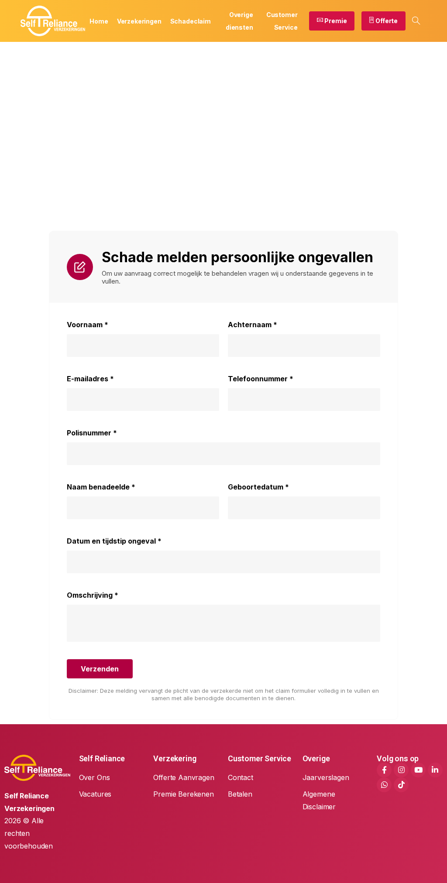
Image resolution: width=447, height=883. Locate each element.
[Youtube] (418, 770)
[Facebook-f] (384, 770)
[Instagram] (401, 770)
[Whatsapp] (384, 784)
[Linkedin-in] (435, 770)
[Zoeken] (416, 21)
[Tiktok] (401, 784)
